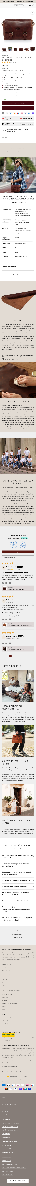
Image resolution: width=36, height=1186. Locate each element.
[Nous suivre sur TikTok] (21, 1071)
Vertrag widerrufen (18, 1181)
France (21, 70)
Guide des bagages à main (9, 1164)
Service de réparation (8, 974)
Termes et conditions (7, 1018)
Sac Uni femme (6, 1134)
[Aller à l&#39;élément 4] (21, 49)
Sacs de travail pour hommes (10, 1130)
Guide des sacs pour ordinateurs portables (14, 1168)
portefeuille (5, 1115)
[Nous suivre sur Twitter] (7, 1071)
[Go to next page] (29, 656)
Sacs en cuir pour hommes (9, 1108)
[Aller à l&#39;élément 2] (10, 49)
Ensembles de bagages (8, 1152)
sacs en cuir (5, 1101)
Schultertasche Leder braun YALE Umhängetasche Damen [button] (16, 589)
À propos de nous (7, 994)
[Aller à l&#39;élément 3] (15, 49)
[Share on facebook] (10, 583)
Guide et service (6, 971)
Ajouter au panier (18, 103)
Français (25, 1076)
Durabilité (4, 1000)
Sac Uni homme (6, 1137)
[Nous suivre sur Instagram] (12, 1071)
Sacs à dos (5, 1111)
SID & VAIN (5, 55)
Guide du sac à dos (7, 1175)
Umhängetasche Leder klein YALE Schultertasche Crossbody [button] (20, 625)
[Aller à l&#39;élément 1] (4, 49)
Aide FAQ (4, 980)
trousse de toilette (7, 1149)
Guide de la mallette (7, 1171)
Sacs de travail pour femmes (10, 1127)
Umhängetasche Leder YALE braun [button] (16, 649)
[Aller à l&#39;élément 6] (32, 49)
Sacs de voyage (6, 1145)
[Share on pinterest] (3, 583)
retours (4, 977)
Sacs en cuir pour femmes (9, 1104)
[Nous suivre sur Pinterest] (16, 1071)
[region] (18, 148)
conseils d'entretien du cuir (24, 429)
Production (5, 997)
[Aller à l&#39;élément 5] (26, 49)
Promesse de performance (9, 1003)
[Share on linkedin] (6, 583)
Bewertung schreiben (18, 552)
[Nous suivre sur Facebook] (2, 1071)
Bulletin (3, 986)
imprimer (4, 1027)
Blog (3, 983)
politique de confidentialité (9, 1021)
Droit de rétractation (7, 1024)
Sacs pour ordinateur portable (10, 1123)
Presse (4, 1009)
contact (4, 968)
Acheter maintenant (18, 108)
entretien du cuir (6, 1161)
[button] (6, 62)
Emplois (4, 1006)
